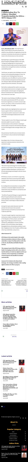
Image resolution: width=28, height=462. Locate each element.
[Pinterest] (14, 23)
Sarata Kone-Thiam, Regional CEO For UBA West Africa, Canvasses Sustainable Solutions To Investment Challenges (21, 283)
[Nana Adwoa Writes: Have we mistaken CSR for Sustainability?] (22, 326)
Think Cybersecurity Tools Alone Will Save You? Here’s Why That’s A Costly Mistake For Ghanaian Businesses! (7, 283)
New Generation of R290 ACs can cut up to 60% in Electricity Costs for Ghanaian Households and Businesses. (10, 387)
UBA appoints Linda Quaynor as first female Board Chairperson (9, 307)
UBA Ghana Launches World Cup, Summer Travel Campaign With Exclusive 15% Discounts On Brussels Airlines (10, 317)
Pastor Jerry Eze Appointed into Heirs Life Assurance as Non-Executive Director (10, 370)
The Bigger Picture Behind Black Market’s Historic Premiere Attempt (10, 378)
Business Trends (5, 10)
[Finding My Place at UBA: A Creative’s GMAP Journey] (21, 396)
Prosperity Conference (10, 269)
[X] (10, 23)
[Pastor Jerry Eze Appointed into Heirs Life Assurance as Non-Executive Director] (21, 370)
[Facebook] (7, 23)
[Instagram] (23, 418)
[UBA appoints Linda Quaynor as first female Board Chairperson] (22, 308)
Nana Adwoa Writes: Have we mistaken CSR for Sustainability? (10, 325)
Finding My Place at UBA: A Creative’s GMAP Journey (10, 395)
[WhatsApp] (17, 23)
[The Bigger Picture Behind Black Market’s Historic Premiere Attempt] (21, 378)
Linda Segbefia (6, 20)
